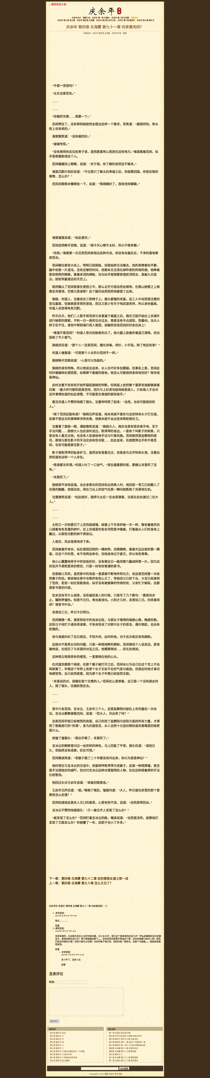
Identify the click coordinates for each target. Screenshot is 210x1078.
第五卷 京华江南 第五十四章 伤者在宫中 (125, 1036)
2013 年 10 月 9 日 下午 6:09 (66, 916)
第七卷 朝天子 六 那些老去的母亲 (63, 1058)
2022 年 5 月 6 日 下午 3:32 (65, 931)
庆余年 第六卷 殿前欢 (126, 20)
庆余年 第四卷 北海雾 (85, 20)
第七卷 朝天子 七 (57, 1036)
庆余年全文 (76, 18)
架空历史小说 (58, 4)
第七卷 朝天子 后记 (58, 1033)
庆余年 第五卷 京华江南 (106, 20)
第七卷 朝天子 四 (57, 1042)
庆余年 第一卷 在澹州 (101, 18)
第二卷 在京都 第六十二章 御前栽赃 (123, 1058)
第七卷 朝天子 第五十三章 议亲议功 (123, 1039)
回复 (57, 925)
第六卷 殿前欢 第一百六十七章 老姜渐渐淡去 (127, 1045)
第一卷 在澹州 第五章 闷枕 (120, 1033)
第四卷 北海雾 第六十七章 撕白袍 (122, 1051)
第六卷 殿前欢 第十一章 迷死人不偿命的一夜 (127, 1042)
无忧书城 (118, 1074)
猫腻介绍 (86, 18)
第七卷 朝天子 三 (57, 1045)
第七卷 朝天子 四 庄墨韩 (60, 1061)
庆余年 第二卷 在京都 (120, 18)
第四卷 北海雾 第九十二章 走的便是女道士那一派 (94, 878)
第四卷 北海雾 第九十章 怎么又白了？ (87, 883)
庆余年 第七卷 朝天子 (145, 20)
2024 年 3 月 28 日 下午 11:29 (72, 955)
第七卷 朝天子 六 (57, 1039)
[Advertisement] (76, 58)
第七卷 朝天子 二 (57, 1048)
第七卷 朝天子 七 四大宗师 (61, 1054)
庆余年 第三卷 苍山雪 (66, 20)
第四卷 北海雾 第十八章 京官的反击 (123, 1048)
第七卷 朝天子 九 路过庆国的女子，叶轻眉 (67, 1051)
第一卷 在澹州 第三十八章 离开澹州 (123, 1061)
